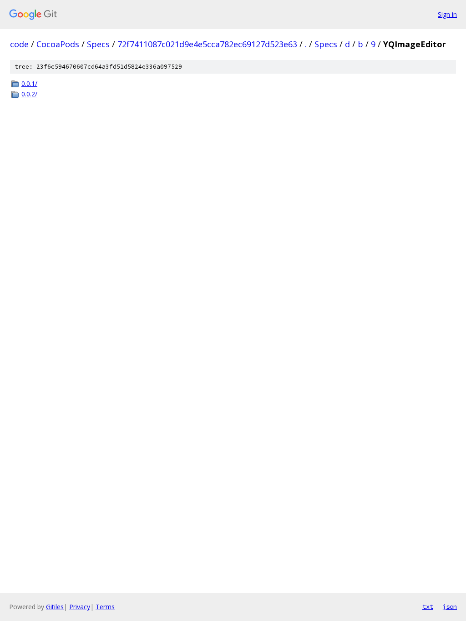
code (19, 44)
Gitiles (55, 606)
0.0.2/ (29, 94)
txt (427, 606)
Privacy (79, 606)
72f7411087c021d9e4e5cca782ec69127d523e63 (207, 44)
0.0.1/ (29, 83)
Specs (98, 44)
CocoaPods (57, 44)
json (449, 606)
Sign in (447, 14)
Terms (105, 606)
